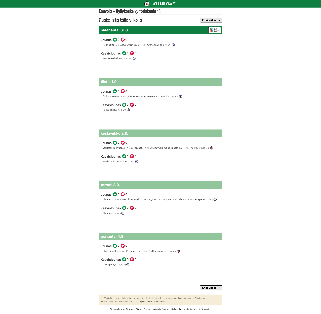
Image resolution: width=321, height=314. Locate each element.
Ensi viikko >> (211, 20)
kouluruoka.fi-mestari (160, 309)
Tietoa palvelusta (117, 309)
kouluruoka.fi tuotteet (188, 309)
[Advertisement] (160, 70)
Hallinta (174, 309)
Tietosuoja (130, 309)
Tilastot (139, 309)
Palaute (147, 309)
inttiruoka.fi (204, 309)
